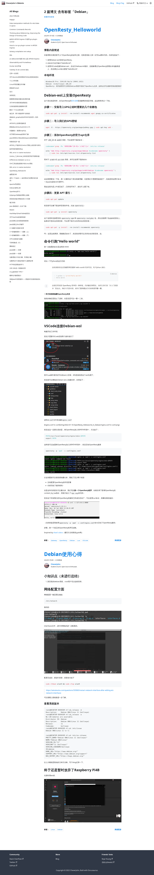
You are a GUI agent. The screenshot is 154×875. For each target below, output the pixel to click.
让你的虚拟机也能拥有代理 (18, 106)
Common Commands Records (20, 29)
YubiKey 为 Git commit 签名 (19, 70)
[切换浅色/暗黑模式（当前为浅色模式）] (150, 3)
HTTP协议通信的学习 (17, 264)
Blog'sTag (120, 3)
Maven (12, 210)
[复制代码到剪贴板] (119, 81)
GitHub (129, 3)
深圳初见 (12, 95)
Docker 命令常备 (15, 66)
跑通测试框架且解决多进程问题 (20, 99)
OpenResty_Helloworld (18, 171)
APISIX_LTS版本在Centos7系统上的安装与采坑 (25, 145)
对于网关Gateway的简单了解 (19, 134)
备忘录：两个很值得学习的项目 (20, 113)
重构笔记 (12, 246)
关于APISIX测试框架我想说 (18, 103)
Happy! (12, 20)
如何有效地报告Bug (16, 149)
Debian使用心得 (15, 188)
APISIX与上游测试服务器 (18, 123)
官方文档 (74, 101)
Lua (78, 540)
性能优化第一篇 (15, 141)
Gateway (54, 540)
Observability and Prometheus (20, 62)
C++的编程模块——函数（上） (20, 232)
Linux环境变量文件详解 (17, 84)
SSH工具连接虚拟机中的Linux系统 (21, 163)
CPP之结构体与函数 (16, 239)
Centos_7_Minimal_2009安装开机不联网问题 (24, 156)
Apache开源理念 (15, 184)
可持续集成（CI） (15, 243)
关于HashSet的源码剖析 (18, 217)
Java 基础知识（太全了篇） (18, 206)
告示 (11, 92)
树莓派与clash (14, 88)
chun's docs (58, 532)
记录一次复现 (14, 73)
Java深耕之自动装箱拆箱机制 (19, 221)
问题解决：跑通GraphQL (18, 131)
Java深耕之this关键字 (17, 224)
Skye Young (106, 859)
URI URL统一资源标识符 (18, 268)
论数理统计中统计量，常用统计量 (21, 257)
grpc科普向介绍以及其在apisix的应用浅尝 (24, 138)
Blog (112, 3)
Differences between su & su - (20, 160)
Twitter (12, 862)
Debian (72, 540)
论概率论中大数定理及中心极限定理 (21, 261)
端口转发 (12, 202)
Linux (53, 830)
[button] (142, 3)
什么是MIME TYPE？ (16, 272)
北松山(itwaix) (107, 862)
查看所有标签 (49, 17)
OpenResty (63, 540)
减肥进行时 (13, 174)
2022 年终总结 (14, 16)
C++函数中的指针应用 (17, 228)
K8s (11, 55)
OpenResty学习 (15, 191)
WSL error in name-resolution (20, 152)
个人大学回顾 (14, 81)
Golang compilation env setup (20, 51)
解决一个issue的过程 (16, 110)
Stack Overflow (16, 859)
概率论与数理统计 (15, 275)
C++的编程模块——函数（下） (20, 235)
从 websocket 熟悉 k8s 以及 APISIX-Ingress (24, 59)
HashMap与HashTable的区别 (20, 213)
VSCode (85, 540)
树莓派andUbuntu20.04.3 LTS (20, 127)
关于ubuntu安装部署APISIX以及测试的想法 (24, 77)
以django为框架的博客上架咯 (19, 195)
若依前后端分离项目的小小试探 (20, 199)
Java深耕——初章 (15, 250)
